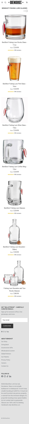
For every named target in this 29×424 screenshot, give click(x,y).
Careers (3, 363)
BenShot (7, 418)
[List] (27, 11)
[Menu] (2, 2)
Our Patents (5, 357)
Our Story (4, 341)
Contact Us (4, 366)
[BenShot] (16, 2)
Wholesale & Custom (8, 351)
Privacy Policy (5, 360)
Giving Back (5, 344)
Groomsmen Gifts (7, 348)
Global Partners (6, 354)
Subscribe (7, 326)
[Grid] (24, 11)
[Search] (5, 2)
